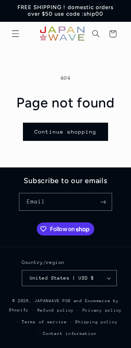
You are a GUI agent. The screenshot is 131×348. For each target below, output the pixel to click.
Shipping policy (96, 322)
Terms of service (44, 322)
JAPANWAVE (47, 300)
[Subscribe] (103, 202)
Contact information (69, 333)
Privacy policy (102, 310)
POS (67, 300)
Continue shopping (66, 131)
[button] (15, 33)
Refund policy (55, 310)
